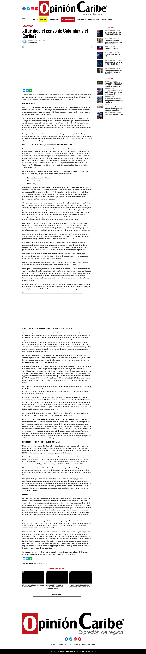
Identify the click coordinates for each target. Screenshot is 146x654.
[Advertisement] (110, 132)
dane (47, 563)
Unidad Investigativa (93, 19)
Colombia (41, 563)
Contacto (53, 644)
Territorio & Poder (54, 19)
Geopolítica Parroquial (68, 19)
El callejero (43, 19)
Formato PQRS (91, 644)
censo (36, 563)
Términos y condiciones (64, 644)
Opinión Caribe (33, 42)
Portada (35, 19)
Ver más (110, 19)
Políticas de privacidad (79, 644)
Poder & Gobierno (81, 19)
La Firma (104, 19)
